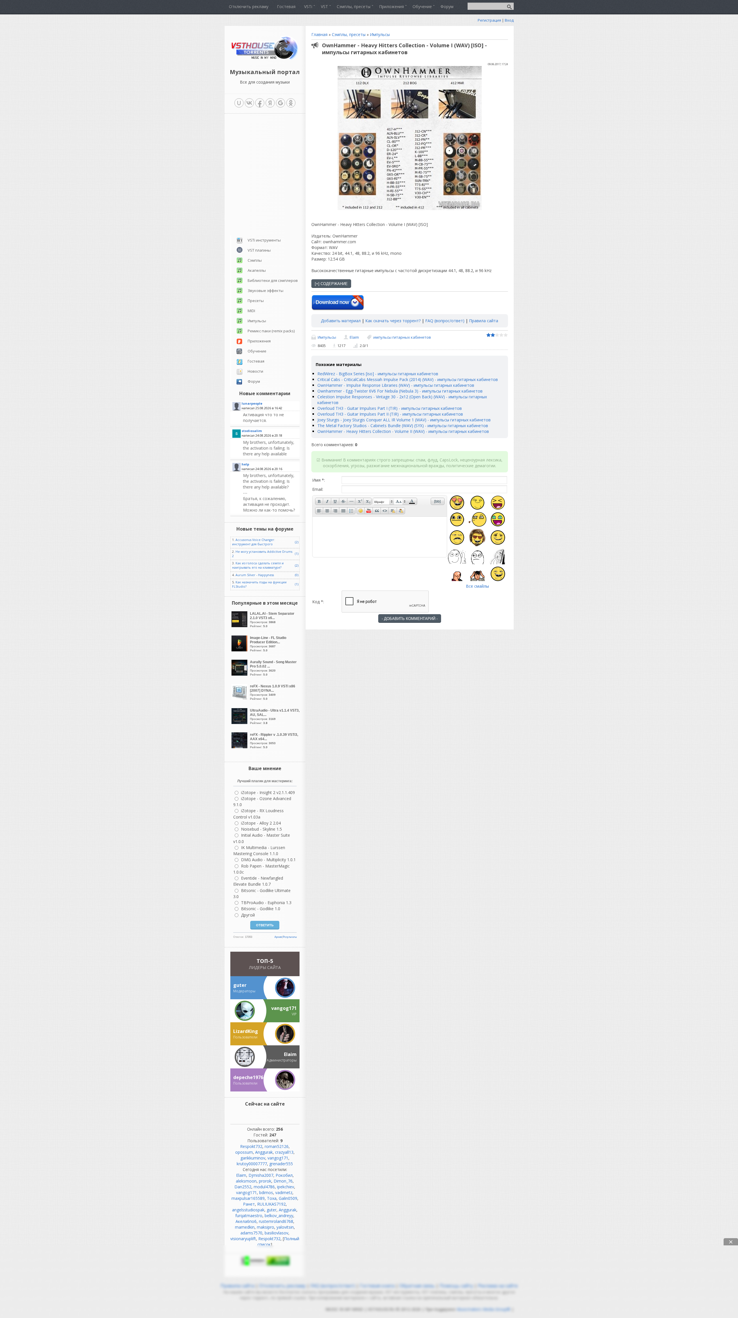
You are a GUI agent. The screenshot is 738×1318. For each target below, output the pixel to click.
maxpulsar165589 (248, 1198)
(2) (296, 542)
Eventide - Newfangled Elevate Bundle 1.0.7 (258, 881)
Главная (319, 34)
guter (271, 1210)
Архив (278, 937)
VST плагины (259, 250)
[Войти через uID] (239, 103)
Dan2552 (242, 1186)
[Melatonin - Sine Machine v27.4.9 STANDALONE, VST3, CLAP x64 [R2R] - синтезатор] (271, 417)
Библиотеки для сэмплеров (273, 280)
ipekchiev (285, 1186)
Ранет (249, 1204)
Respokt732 (251, 1146)
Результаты (290, 937)
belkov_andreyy (279, 1215)
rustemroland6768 (276, 1221)
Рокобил (284, 1175)
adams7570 (251, 1233)
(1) (296, 554)
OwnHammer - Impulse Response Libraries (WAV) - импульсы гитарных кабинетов (395, 385)
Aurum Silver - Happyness (255, 575)
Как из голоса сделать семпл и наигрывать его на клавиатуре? (258, 565)
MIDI (251, 310)
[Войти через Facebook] (259, 103)
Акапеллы (257, 270)
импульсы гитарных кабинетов (402, 337)
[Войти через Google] (280, 103)
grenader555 (281, 1163)
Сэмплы (255, 260)
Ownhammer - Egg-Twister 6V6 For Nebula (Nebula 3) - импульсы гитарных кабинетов (400, 391)
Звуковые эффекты (265, 290)
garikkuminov (252, 1158)
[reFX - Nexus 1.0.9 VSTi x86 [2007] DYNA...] (240, 698)
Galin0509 (288, 1198)
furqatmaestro (248, 1215)
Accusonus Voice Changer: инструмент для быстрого (253, 542)
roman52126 (277, 1146)
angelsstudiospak (248, 1210)
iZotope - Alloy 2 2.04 (261, 823)
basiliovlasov (276, 1233)
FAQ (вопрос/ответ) (444, 320)
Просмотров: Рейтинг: (272, 620)
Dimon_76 (283, 1181)
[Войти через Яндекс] (270, 103)
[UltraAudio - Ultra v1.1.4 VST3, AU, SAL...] (240, 722)
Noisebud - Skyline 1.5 (261, 829)
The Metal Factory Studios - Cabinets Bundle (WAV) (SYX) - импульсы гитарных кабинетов (402, 425)
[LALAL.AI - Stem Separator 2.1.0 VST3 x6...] (240, 625)
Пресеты (256, 300)
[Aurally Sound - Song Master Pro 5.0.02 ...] (240, 674)
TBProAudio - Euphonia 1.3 (266, 902)
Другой (248, 915)
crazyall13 (284, 1152)
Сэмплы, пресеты (349, 34)
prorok (265, 1181)
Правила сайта (483, 320)
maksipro (265, 1227)
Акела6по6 (246, 1221)
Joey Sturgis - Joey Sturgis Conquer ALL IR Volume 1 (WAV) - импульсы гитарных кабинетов (404, 420)
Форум (254, 381)
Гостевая (256, 361)
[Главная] (265, 59)
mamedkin (245, 1227)
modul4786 (264, 1186)
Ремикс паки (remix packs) (271, 330)
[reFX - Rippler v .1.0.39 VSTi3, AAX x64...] (240, 746)
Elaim (354, 337)
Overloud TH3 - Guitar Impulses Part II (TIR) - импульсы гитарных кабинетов (390, 414)
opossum (244, 1152)
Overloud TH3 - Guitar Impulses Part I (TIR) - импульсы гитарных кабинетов (389, 408)
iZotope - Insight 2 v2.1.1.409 (268, 792)
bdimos (266, 1192)
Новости (255, 371)
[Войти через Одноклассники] (290, 103)
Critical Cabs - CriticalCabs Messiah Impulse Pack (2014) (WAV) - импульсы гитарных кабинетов (407, 379)
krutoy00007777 (252, 1163)
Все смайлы (477, 586)
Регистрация (489, 20)
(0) (296, 575)
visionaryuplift (243, 1238)
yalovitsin (285, 1227)
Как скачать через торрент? (393, 320)
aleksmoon (246, 1181)
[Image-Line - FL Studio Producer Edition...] (240, 650)
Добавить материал (341, 320)
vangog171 (278, 1158)
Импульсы (380, 34)
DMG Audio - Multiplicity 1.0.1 (268, 859)
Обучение (257, 351)
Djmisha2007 (260, 1175)
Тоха (271, 1198)
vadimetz (283, 1192)
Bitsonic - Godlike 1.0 (260, 908)
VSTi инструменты (264, 240)
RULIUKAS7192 (271, 1204)
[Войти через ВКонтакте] (249, 103)
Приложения (259, 341)
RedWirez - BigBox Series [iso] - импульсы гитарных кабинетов (377, 373)
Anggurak (264, 1152)
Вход (509, 20)
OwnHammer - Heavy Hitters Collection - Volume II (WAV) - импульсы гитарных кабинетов (403, 431)
